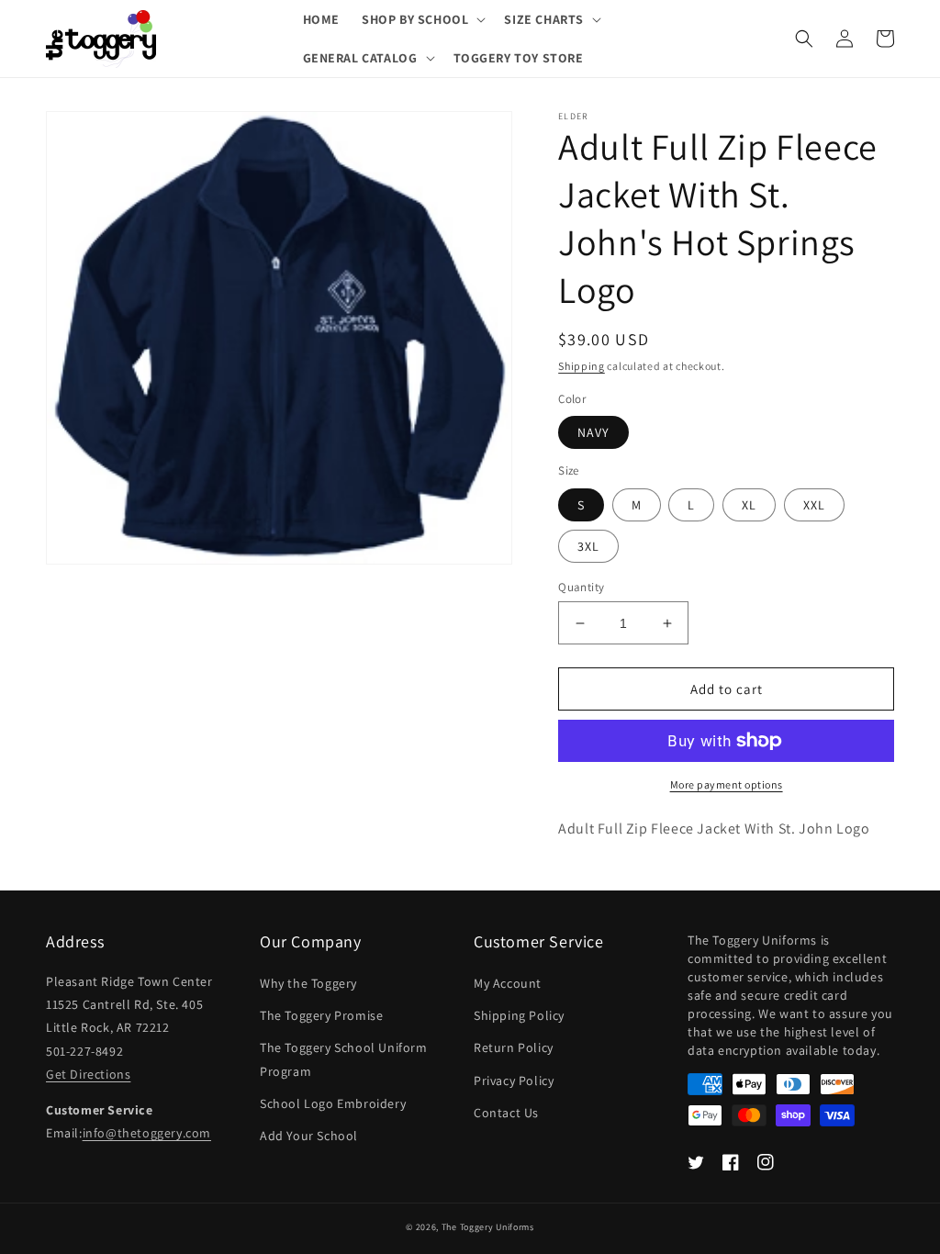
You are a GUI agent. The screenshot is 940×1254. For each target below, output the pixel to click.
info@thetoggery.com (147, 1133)
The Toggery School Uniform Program (344, 1059)
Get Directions (88, 1074)
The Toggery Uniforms (488, 1227)
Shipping (581, 366)
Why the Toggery (308, 983)
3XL (588, 546)
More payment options (726, 784)
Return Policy (514, 1047)
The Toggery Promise (321, 1015)
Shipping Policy (519, 1015)
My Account (508, 983)
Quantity (581, 587)
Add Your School (309, 1135)
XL (749, 505)
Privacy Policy (514, 1080)
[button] (422, 19)
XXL (814, 505)
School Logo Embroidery (333, 1103)
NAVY (593, 432)
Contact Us (506, 1112)
